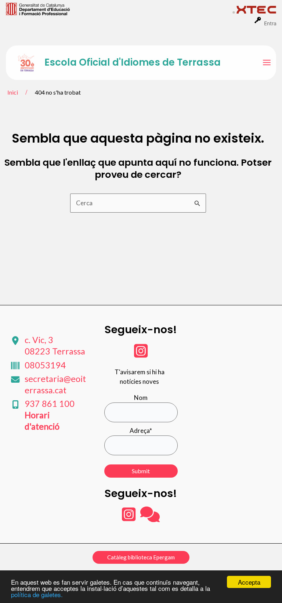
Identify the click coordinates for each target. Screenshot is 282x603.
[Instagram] (140, 354)
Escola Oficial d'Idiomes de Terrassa (132, 62)
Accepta (249, 582)
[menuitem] (119, 8)
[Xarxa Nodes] (150, 517)
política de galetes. (37, 594)
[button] (141, 557)
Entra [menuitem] (270, 23)
